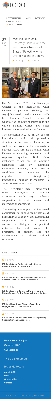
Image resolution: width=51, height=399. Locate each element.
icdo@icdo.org (14, 366)
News (6, 376)
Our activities (10, 379)
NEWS (12, 25)
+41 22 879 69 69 (15, 358)
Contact (8, 383)
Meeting (19, 61)
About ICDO (10, 372)
